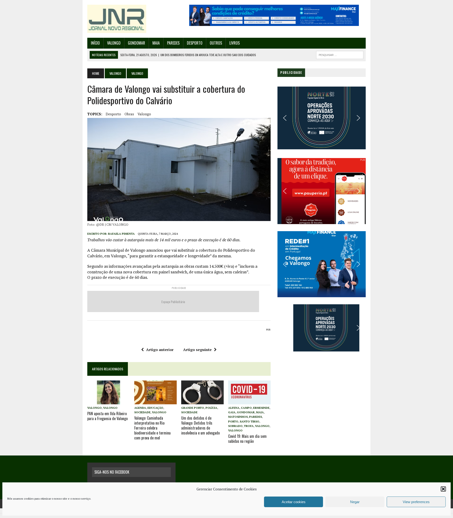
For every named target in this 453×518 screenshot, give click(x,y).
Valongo (114, 43)
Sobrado (235, 426)
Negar (355, 502)
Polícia (211, 407)
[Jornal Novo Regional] (131, 19)
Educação (155, 407)
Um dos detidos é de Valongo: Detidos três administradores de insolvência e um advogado (200, 425)
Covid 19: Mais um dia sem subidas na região (247, 438)
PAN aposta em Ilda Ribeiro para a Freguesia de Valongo (107, 416)
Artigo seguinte (197, 349)
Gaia (231, 412)
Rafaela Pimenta (121, 233)
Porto (233, 421)
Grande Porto (192, 407)
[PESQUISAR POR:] (339, 54)
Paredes (173, 43)
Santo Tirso (249, 421)
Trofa (249, 426)
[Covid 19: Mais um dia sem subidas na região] (249, 401)
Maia (156, 43)
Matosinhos (238, 416)
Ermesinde (261, 407)
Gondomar (136, 43)
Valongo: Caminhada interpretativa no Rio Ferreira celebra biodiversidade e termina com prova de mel (152, 427)
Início (95, 43)
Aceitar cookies (294, 502)
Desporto (194, 43)
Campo (246, 407)
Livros (234, 43)
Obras (129, 114)
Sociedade (142, 412)
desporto (113, 114)
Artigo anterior (160, 349)
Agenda (140, 407)
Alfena (233, 407)
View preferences (416, 502)
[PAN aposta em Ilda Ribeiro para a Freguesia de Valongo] (108, 401)
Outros (216, 43)
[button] (443, 489)
